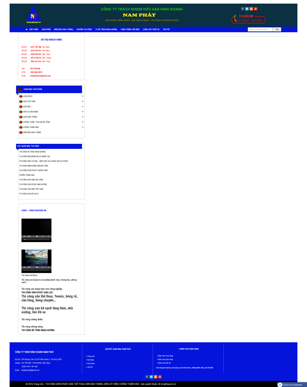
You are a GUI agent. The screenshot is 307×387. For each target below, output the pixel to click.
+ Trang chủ (90, 356)
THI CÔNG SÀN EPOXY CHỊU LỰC (37, 292)
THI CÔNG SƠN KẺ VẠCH (28, 194)
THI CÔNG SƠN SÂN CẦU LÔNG (31, 180)
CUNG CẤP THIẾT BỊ (151, 29)
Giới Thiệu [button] (33, 29)
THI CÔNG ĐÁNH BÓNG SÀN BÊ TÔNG (33, 166)
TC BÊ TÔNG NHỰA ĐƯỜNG (106, 29)
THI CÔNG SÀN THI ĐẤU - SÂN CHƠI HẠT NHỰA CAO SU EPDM (43, 161)
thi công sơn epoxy (163, 368)
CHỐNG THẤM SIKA (30, 127)
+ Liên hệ (89, 367)
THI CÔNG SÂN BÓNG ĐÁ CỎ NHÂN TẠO (34, 156)
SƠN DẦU (27, 106)
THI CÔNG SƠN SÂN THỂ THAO (31, 189)
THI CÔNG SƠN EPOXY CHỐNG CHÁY (33, 170)
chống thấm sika (198, 368)
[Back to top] (303, 378)
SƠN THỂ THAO (29, 101)
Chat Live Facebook (292, 384)
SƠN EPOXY (28, 96)
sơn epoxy (175, 368)
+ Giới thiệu (90, 360)
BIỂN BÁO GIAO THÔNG (63, 29)
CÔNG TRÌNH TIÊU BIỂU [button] (130, 29)
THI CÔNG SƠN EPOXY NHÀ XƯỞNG (33, 184)
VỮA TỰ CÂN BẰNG (30, 112)
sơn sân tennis (185, 368)
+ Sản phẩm (90, 363)
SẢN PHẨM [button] (46, 29)
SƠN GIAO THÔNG (30, 117)
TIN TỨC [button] (166, 29)
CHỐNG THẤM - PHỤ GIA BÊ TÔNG (36, 122)
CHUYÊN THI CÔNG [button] (84, 29)
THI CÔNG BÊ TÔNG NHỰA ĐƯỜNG (32, 152)
